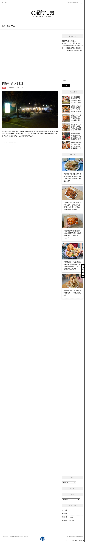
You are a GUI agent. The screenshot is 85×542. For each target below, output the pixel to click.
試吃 (4, 87)
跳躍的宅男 (42, 12)
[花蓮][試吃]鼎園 (12, 83)
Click (83, 271)
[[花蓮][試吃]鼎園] (30, 109)
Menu (6, 3)
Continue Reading (11, 142)
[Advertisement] (30, 57)
